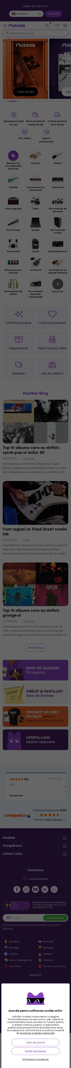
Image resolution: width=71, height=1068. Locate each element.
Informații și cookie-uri (36, 1059)
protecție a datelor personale (37, 1033)
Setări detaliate (35, 1051)
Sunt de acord (36, 1042)
